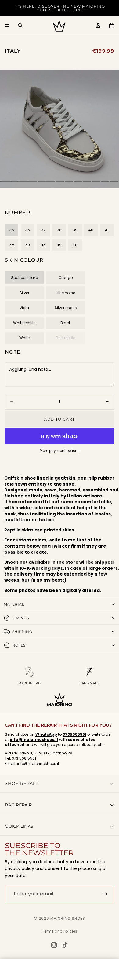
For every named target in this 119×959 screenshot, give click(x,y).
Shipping (22, 631)
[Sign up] (105, 894)
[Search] (20, 25)
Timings (20, 618)
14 (104, 181)
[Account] (98, 25)
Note (12, 352)
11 (77, 181)
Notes (19, 645)
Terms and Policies (59, 931)
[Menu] (7, 26)
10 (68, 181)
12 (86, 181)
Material (14, 604)
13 (95, 181)
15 (113, 181)
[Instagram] (54, 945)
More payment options (60, 450)
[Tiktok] (65, 945)
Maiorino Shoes (67, 918)
